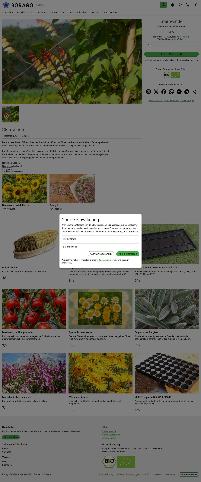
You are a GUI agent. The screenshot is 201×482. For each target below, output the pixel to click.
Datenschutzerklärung (108, 260)
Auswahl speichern (101, 253)
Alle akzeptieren (128, 253)
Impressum (66, 263)
